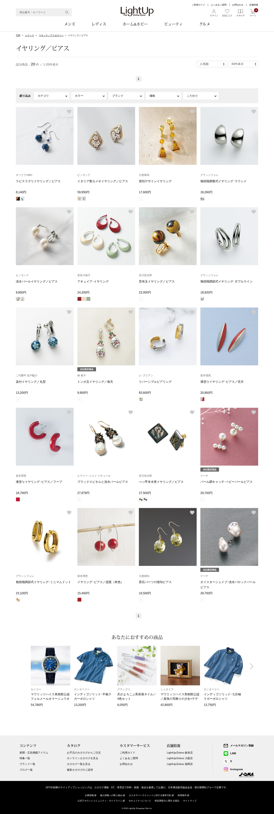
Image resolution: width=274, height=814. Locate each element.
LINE (233, 753)
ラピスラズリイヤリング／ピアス (38, 181)
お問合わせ (237, 5)
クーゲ (204, 475)
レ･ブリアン (146, 375)
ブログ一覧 (26, 769)
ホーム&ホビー (135, 24)
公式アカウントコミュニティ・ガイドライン (100, 800)
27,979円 (83, 493)
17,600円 (145, 192)
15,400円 (83, 593)
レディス (99, 24)
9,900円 (82, 392)
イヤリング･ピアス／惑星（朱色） (100, 582)
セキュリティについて (140, 800)
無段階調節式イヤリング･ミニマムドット (43, 582)
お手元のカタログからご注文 (84, 752)
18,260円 (206, 192)
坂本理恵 (205, 375)
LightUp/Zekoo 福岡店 (180, 763)
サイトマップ (189, 800)
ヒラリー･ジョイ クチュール (94, 475)
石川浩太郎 (145, 275)
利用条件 (182, 795)
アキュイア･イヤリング (93, 281)
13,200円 (22, 392)
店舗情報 (253, 5)
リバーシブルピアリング (155, 381)
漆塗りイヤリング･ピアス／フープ (39, 481)
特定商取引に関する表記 (167, 800)
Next (251, 666)
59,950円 (83, 192)
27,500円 (145, 493)
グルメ (204, 24)
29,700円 (206, 493)
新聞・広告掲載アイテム (34, 752)
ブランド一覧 (27, 763)
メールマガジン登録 (242, 745)
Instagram (236, 769)
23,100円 (22, 593)
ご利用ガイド (198, 5)
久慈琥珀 (144, 174)
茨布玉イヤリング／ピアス (157, 281)
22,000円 (145, 292)
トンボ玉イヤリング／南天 (95, 381)
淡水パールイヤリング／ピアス (37, 281)
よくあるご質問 (218, 5)
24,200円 (83, 292)
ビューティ (173, 24)
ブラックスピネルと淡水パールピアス (102, 481)
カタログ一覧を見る (78, 763)
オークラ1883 (24, 174)
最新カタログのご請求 (80, 769)
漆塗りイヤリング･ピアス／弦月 (222, 381)
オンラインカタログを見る (82, 758)
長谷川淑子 (83, 275)
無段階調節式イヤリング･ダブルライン (226, 281)
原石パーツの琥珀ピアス (155, 582)
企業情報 (89, 795)
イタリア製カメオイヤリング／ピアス (102, 181)
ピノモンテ (83, 174)
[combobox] (44, 12)
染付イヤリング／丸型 (31, 381)
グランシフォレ (209, 174)
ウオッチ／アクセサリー (51, 35)
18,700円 (22, 493)
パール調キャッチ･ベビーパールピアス (226, 481)
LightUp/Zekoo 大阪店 (180, 758)
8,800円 (21, 292)
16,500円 (145, 593)
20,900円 (206, 392)
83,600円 (145, 392)
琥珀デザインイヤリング (155, 181)
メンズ (69, 24)
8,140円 (21, 192)
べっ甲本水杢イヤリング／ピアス (161, 481)
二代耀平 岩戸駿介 (26, 375)
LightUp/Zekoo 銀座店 (180, 752)
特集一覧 (25, 758)
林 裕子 (81, 375)
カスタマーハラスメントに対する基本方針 (150, 795)
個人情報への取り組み (111, 795)
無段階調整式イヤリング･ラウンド (223, 181)
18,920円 (206, 292)
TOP (18, 35)
